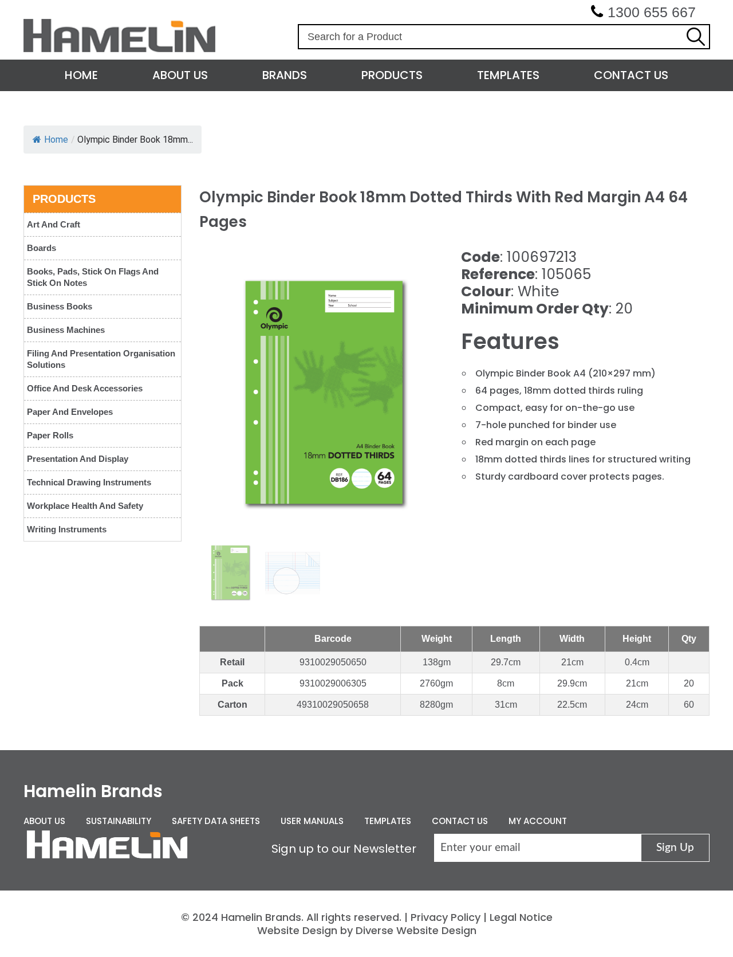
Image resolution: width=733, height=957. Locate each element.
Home (81, 75)
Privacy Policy (445, 917)
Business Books (59, 306)
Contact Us (631, 75)
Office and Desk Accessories (85, 388)
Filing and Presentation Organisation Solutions (101, 359)
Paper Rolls (50, 435)
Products (392, 75)
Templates (508, 75)
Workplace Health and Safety (85, 506)
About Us (180, 75)
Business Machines (66, 330)
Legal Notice (521, 917)
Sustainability (118, 821)
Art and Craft (53, 224)
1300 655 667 (652, 12)
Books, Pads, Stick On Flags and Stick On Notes (93, 277)
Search (695, 36)
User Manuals (312, 821)
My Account (538, 821)
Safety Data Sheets (216, 821)
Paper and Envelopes (70, 412)
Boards (41, 248)
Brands (284, 75)
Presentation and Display (77, 459)
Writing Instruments (67, 529)
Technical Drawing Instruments (89, 482)
